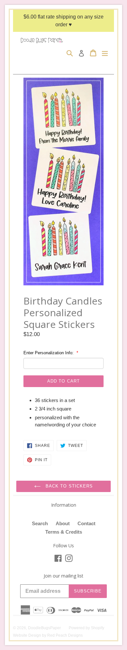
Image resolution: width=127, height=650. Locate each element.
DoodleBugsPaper (44, 628)
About (63, 523)
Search (40, 523)
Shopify (97, 628)
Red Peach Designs (65, 635)
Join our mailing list (63, 576)
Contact (86, 523)
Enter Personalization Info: (49, 352)
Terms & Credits (63, 532)
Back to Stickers (68, 486)
